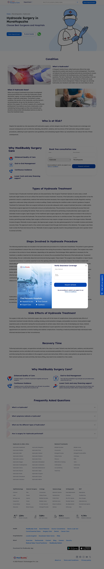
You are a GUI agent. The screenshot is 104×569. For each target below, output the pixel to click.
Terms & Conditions (70, 292)
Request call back (70, 285)
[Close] (86, 265)
